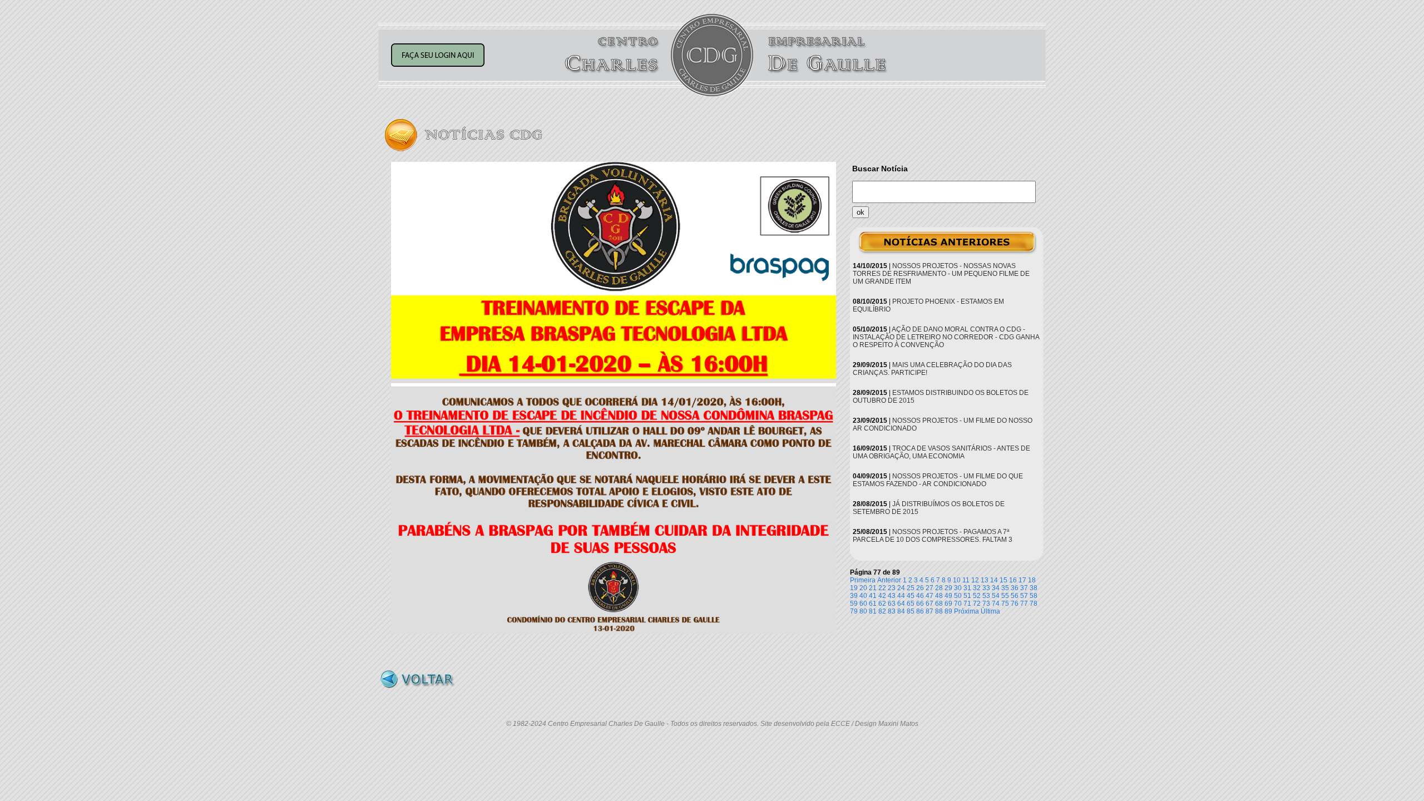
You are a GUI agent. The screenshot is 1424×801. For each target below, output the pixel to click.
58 (1033, 596)
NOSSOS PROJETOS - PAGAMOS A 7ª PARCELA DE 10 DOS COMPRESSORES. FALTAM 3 (932, 535)
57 (1024, 596)
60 (863, 603)
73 (986, 603)
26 (920, 588)
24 (901, 588)
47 (929, 596)
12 (975, 580)
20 (863, 588)
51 (967, 596)
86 (920, 611)
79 (854, 611)
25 (910, 588)
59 (854, 603)
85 (910, 611)
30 (958, 588)
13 (984, 580)
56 (1014, 596)
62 (882, 603)
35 (1005, 588)
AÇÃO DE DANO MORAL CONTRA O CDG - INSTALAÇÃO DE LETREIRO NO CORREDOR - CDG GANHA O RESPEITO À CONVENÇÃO (946, 337)
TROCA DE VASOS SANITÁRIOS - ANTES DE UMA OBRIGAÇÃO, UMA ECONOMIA (941, 452)
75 (1005, 603)
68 (939, 603)
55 (1005, 596)
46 (920, 596)
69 (948, 603)
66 (920, 603)
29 (948, 588)
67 (929, 603)
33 (986, 588)
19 (854, 588)
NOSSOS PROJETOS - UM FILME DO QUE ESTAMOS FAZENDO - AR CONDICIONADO (938, 480)
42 (882, 596)
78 (1033, 603)
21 (873, 588)
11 (966, 580)
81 (873, 611)
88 (939, 611)
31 (967, 588)
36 (1014, 588)
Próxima (966, 611)
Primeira (863, 580)
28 (939, 588)
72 (977, 603)
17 (1022, 580)
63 (892, 603)
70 (958, 603)
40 (863, 596)
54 (996, 596)
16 (1013, 580)
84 (901, 611)
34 (996, 588)
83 (892, 611)
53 (986, 596)
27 (929, 588)
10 (957, 580)
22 (882, 588)
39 (854, 596)
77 (1024, 603)
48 (939, 596)
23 (892, 588)
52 (977, 596)
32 (977, 588)
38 (1033, 588)
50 (958, 596)
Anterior (889, 580)
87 (929, 611)
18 (1032, 580)
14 (994, 580)
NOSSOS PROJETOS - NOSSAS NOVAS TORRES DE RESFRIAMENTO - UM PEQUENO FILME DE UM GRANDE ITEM (941, 273)
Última (990, 611)
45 (910, 596)
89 (948, 611)
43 (892, 596)
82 (882, 611)
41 (873, 596)
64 (901, 603)
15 (1003, 580)
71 (967, 603)
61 (873, 603)
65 (910, 603)
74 (996, 603)
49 (948, 596)
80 (863, 611)
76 (1014, 603)
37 (1024, 588)
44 (901, 596)
